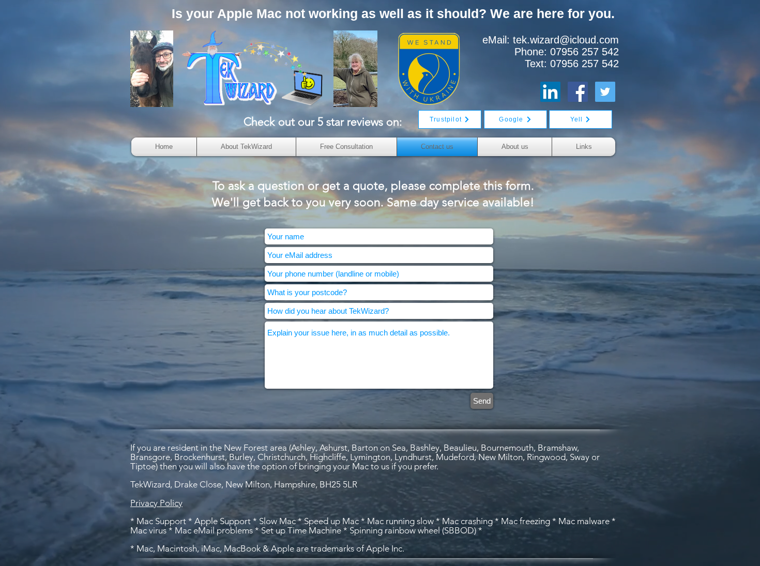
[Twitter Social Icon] (605, 92)
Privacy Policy (156, 503)
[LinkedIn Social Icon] (550, 92)
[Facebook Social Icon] (578, 92)
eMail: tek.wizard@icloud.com (550, 39)
